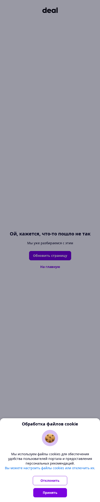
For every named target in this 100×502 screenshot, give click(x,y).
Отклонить (50, 480)
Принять (50, 492)
